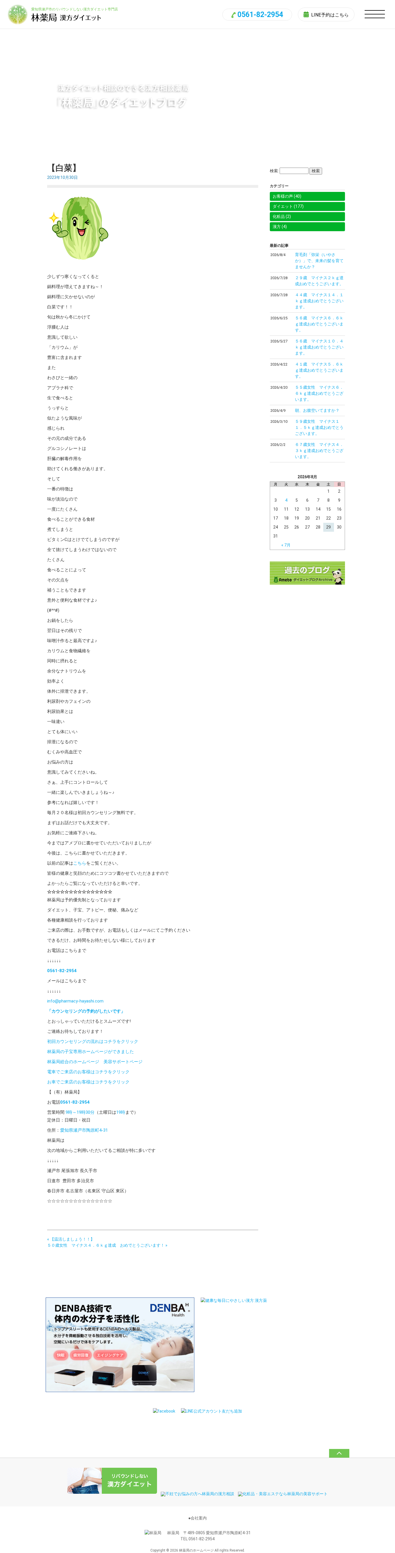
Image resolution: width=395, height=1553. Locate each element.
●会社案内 (197, 1518)
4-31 (103, 1130)
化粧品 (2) (282, 216)
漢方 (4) (280, 226)
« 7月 (286, 545)
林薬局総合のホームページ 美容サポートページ (95, 1061)
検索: (274, 170)
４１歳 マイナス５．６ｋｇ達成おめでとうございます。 (319, 370)
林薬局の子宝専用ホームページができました (90, 1051)
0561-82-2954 (260, 14)
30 (88, 1112)
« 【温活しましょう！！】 (71, 1239)
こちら (79, 863)
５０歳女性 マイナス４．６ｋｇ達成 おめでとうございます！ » (107, 1245)
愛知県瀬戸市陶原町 (79, 1130)
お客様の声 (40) (287, 196)
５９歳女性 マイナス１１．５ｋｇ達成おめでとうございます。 (319, 427)
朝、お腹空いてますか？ (317, 410)
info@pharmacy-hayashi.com (75, 1001)
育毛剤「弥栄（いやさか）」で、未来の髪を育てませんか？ (319, 260)
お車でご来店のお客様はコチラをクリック (88, 1082)
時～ (72, 1112)
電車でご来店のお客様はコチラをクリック (88, 1071)
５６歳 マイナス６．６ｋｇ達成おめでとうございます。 (319, 324)
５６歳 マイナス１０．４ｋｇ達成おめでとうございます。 (319, 347)
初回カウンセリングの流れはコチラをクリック (92, 1041)
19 (79, 1112)
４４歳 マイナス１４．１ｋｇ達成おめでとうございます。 (319, 300)
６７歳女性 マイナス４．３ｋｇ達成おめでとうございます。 (319, 450)
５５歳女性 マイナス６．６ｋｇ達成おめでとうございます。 (319, 393)
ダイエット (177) (288, 206)
